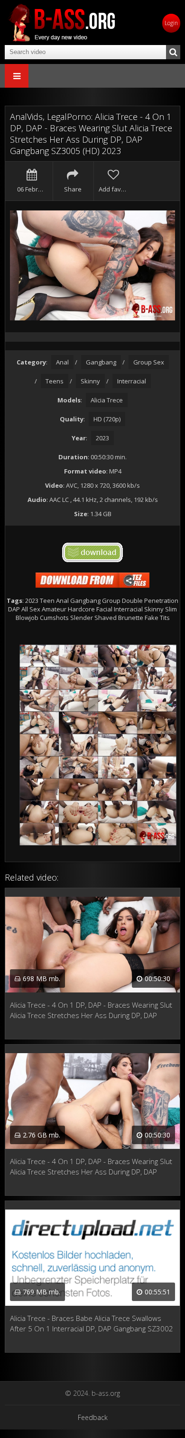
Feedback (93, 1417)
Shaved (105, 617)
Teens (55, 381)
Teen (47, 600)
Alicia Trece (107, 400)
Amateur (54, 609)
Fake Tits (157, 617)
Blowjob (27, 617)
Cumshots (54, 617)
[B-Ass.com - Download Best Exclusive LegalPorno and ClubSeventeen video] (62, 22)
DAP (14, 609)
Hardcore (81, 609)
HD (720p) (106, 419)
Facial (104, 609)
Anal (62, 362)
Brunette (130, 617)
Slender (81, 617)
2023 (102, 438)
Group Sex (148, 362)
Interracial (131, 381)
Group (111, 600)
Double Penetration (150, 600)
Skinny (90, 381)
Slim (171, 609)
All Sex (30, 609)
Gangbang (101, 362)
